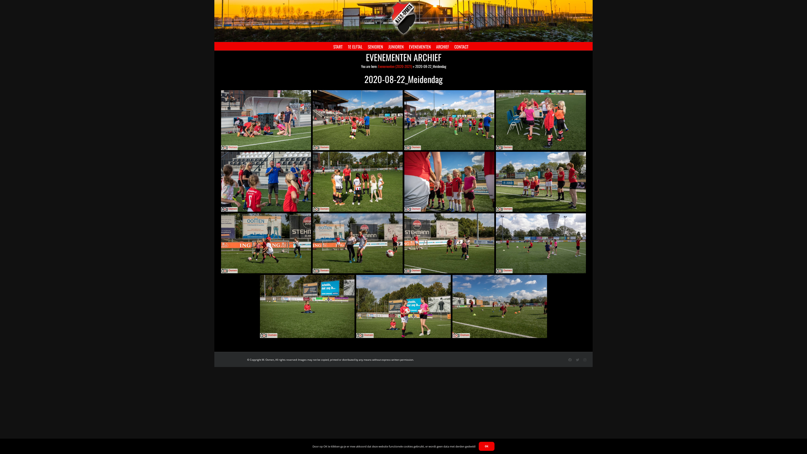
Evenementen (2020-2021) (395, 66)
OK (486, 446)
